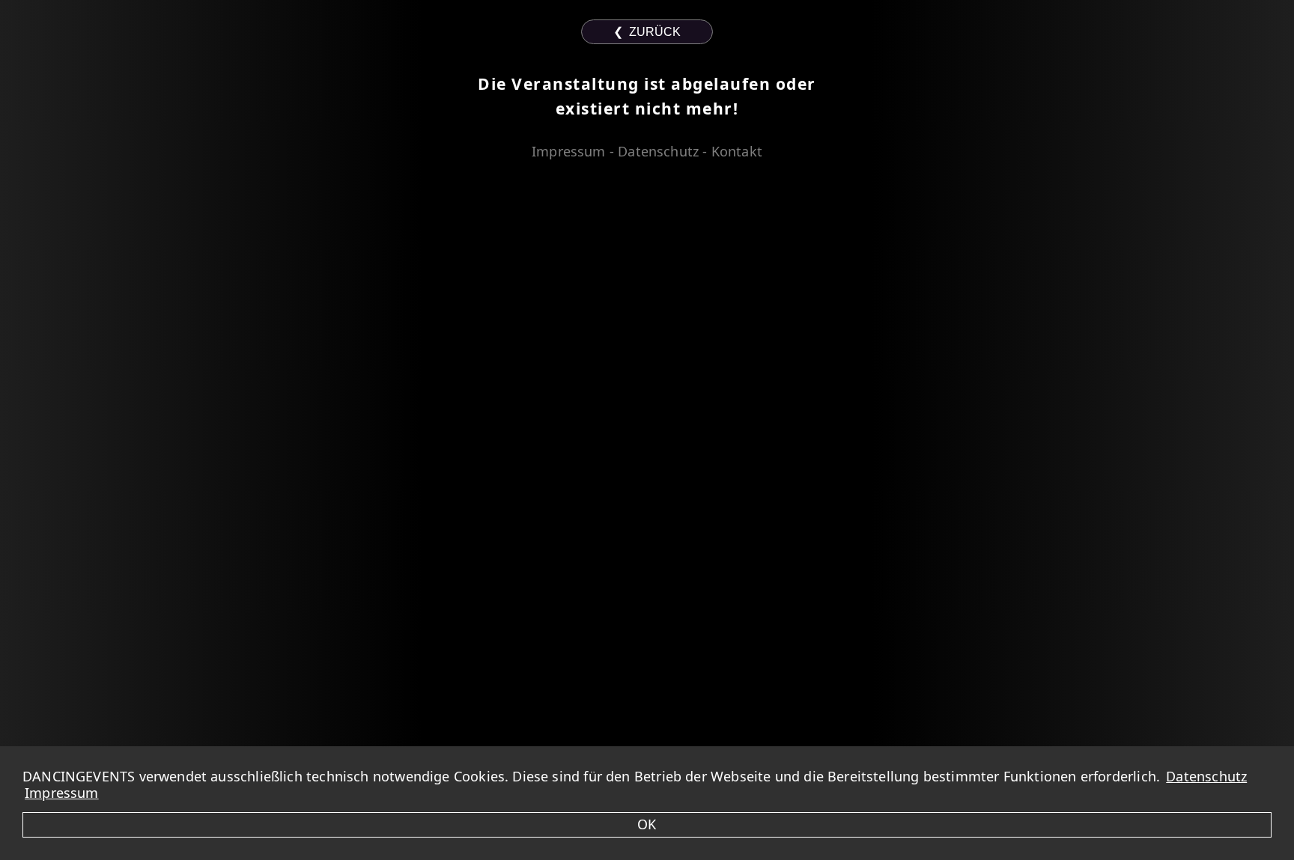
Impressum (62, 793)
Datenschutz (1206, 776)
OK (646, 824)
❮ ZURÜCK (647, 31)
